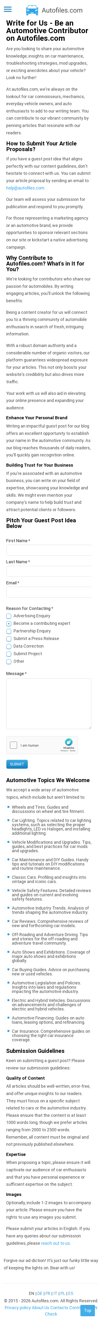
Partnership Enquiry (32, 630)
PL (62, 1293)
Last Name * (18, 561)
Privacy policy (18, 1307)
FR (48, 1293)
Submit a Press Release (36, 638)
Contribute (79, 1307)
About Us (40, 1307)
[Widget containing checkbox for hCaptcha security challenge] (42, 745)
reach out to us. (56, 1243)
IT (55, 1293)
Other (19, 661)
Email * (12, 582)
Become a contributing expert (42, 623)
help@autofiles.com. (25, 187)
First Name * (18, 540)
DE (39, 1293)
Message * (16, 673)
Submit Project (28, 653)
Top (87, 1310)
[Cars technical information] (54, 9)
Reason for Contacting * (29, 608)
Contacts (59, 1307)
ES (70, 1293)
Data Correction (29, 646)
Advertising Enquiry (32, 615)
